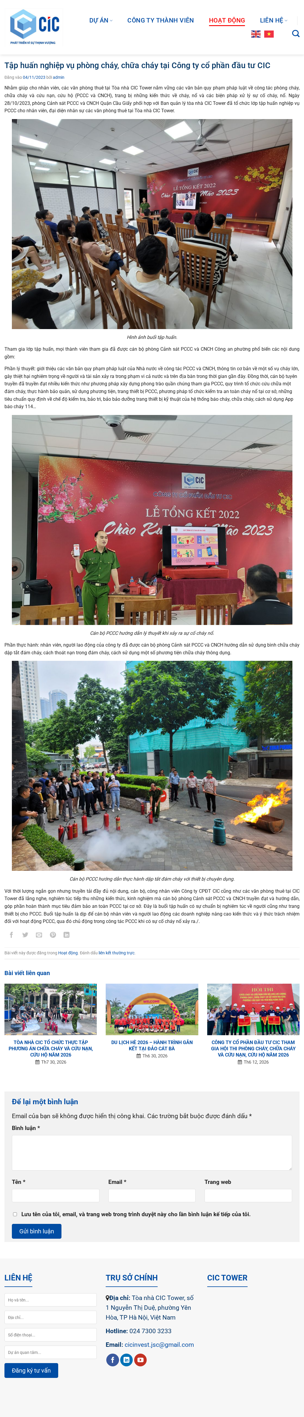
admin (58, 77)
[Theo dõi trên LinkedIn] (126, 1360)
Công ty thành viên (160, 20)
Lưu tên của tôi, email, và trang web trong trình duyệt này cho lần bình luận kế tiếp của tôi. (136, 1214)
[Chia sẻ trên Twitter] (25, 936)
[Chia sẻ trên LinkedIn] (66, 936)
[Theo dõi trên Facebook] (112, 1360)
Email (117, 1182)
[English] (256, 34)
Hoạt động (227, 20)
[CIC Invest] (33, 27)
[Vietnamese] (269, 34)
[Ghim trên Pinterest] (53, 936)
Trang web (218, 1182)
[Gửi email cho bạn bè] (39, 936)
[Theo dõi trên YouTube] (140, 1360)
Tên (19, 1182)
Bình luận (26, 1128)
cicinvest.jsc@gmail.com (159, 1344)
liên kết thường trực (116, 952)
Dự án (99, 20)
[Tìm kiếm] (296, 33)
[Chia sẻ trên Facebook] (11, 936)
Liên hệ (272, 20)
